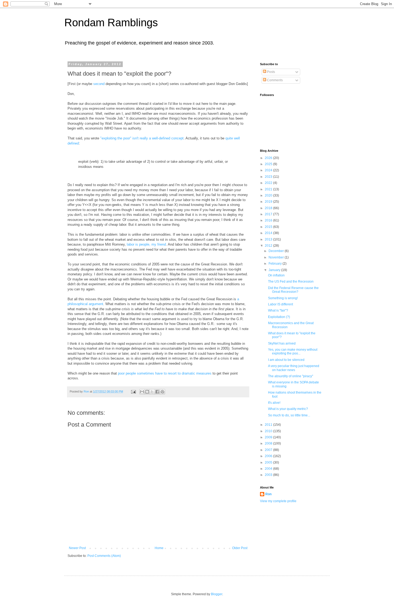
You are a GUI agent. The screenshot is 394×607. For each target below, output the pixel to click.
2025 (269, 164)
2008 (269, 443)
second (99, 84)
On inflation (276, 275)
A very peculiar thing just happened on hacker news (293, 368)
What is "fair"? (278, 310)
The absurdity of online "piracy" (290, 376)
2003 (269, 475)
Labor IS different (280, 304)
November (277, 257)
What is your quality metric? (288, 409)
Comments (274, 80)
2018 (269, 208)
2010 (269, 431)
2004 (269, 469)
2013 (269, 239)
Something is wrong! (283, 298)
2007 (269, 450)
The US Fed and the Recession (291, 281)
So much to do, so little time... (289, 415)
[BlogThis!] (147, 391)
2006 (269, 456)
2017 (269, 214)
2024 (269, 170)
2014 (269, 233)
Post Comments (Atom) (104, 556)
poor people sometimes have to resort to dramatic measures (164, 373)
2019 (269, 201)
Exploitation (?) (279, 317)
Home (159, 548)
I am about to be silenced (286, 360)
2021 (269, 189)
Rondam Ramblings (111, 22)
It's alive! (274, 403)
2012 (269, 245)
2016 (269, 220)
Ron (268, 494)
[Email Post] (133, 391)
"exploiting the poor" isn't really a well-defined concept (142, 138)
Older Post (239, 548)
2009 (269, 437)
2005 (269, 462)
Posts (270, 72)
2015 (269, 227)
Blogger (216, 594)
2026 (269, 158)
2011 (269, 425)
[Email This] (142, 391)
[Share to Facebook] (157, 391)
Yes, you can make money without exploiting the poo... (292, 351)
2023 (269, 177)
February (276, 263)
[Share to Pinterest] (162, 391)
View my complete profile (278, 501)
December (277, 251)
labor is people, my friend (146, 244)
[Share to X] (152, 391)
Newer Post (77, 548)
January (275, 270)
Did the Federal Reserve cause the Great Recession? (293, 290)
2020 (269, 195)
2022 (269, 183)
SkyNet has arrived (282, 343)
